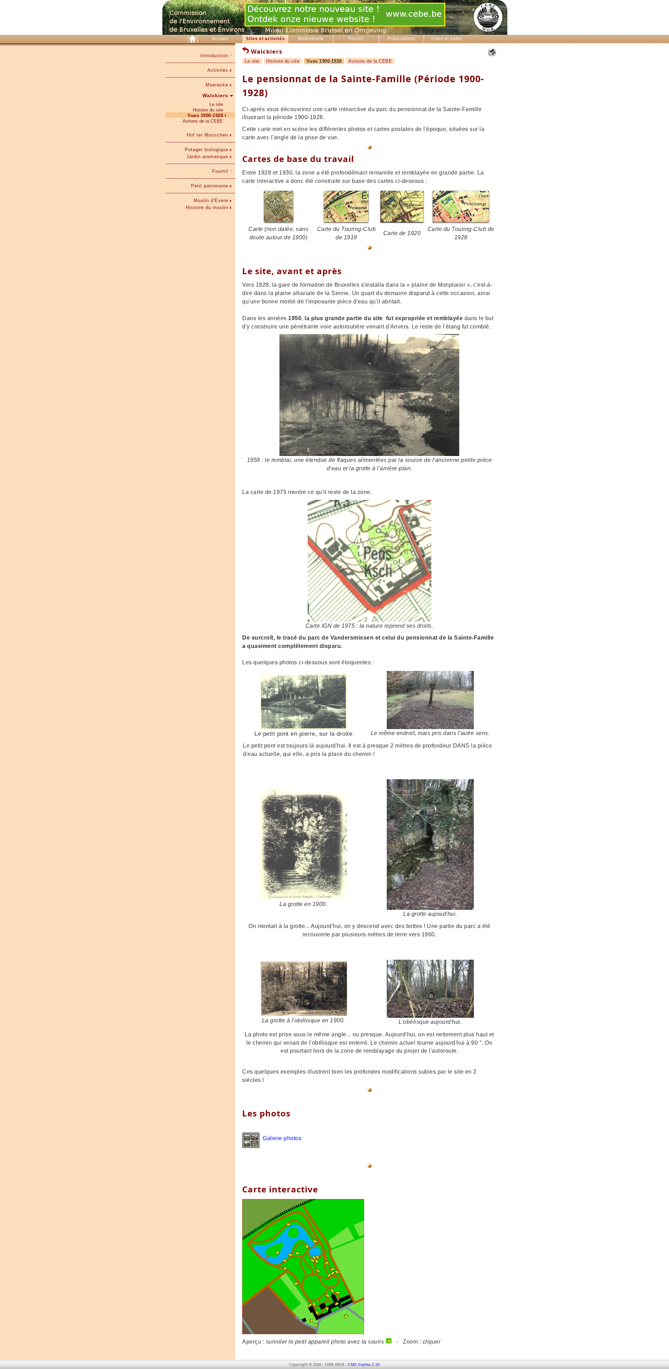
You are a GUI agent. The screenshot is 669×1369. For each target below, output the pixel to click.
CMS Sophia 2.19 (364, 1364)
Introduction (214, 55)
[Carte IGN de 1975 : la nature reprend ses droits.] (369, 620)
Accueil (220, 38)
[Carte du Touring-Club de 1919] (346, 222)
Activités (217, 70)
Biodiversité (311, 38)
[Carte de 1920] (402, 222)
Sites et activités (265, 38)
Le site (216, 104)
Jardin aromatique (207, 156)
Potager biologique (206, 149)
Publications (401, 38)
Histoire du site (208, 110)
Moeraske (217, 84)
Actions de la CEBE (203, 121)
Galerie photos (282, 1138)
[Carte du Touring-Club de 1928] (461, 222)
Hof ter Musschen (207, 135)
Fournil (356, 38)
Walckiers (215, 95)
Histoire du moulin (207, 207)
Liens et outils (446, 38)
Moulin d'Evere (211, 200)
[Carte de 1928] (278, 222)
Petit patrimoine (209, 185)
